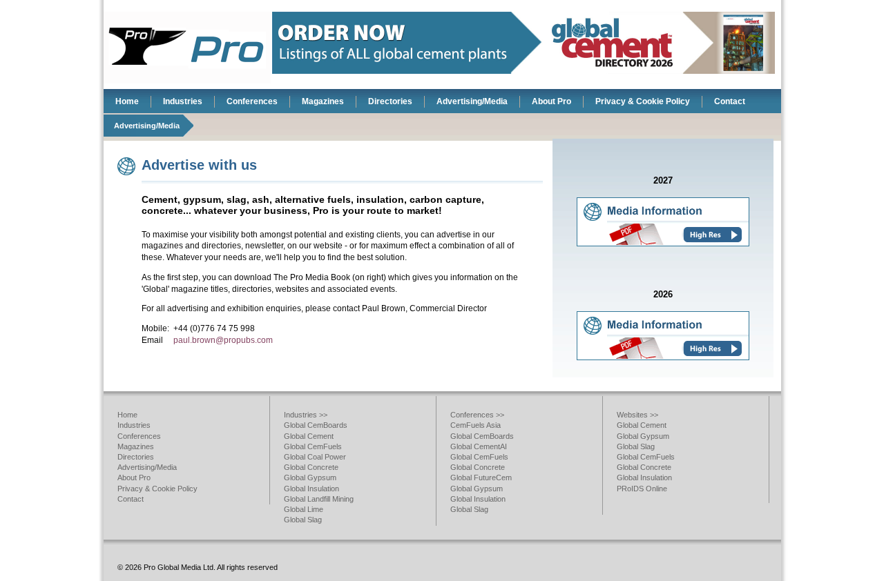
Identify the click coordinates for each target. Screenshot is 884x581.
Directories (390, 101)
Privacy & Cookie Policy (642, 101)
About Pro (551, 101)
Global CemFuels (313, 446)
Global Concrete (311, 467)
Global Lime (303, 509)
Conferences (252, 101)
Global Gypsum (310, 477)
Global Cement (309, 436)
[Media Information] (663, 243)
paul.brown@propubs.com (223, 340)
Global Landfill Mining (319, 499)
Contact (729, 101)
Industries (182, 101)
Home (127, 101)
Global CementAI (478, 446)
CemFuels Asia (475, 425)
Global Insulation (311, 488)
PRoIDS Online (642, 488)
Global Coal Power (315, 457)
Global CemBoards (315, 425)
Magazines (323, 101)
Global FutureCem (481, 477)
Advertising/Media (472, 101)
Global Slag (303, 519)
